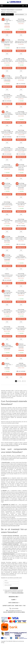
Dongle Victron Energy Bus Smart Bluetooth (21, 185)
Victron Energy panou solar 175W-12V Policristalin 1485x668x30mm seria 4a (7, 328)
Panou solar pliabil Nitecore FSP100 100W (21, 365)
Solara (7, 344)
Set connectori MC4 (21, 345)
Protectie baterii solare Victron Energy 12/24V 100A (7, 238)
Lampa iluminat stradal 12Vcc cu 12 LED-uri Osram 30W (7, 275)
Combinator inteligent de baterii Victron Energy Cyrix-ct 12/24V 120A (21, 113)
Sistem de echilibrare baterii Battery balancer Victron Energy (7, 166)
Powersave (7, 19)
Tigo (21, 75)
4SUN (21, 94)
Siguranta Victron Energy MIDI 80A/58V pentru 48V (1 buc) (21, 42)
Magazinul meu (13, 596)
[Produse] (2, 6)
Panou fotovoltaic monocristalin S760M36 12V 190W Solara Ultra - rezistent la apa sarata (7, 346)
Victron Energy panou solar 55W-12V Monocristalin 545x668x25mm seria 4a (21, 275)
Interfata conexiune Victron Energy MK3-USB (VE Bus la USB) (21, 60)
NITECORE (21, 363)
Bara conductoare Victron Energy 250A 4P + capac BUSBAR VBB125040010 (7, 42)
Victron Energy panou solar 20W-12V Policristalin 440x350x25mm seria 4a (21, 204)
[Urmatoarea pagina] (25, 381)
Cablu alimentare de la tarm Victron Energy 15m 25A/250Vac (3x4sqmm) (7, 149)
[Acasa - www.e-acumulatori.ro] (14, 2)
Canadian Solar (7, 58)
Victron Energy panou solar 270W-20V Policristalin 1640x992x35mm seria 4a (21, 328)
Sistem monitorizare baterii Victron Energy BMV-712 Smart (7, 204)
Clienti (13, 599)
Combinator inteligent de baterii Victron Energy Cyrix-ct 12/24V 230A (7, 132)
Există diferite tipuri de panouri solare (14, 466)
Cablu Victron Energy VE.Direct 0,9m (21, 21)
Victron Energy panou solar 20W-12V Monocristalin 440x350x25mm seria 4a (7, 293)
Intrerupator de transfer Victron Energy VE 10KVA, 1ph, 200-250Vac (21, 221)
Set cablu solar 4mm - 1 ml (7, 365)
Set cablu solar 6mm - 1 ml (7, 21)
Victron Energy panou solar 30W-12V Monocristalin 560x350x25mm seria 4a (21, 293)
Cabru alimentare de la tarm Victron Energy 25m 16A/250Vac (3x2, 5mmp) (21, 132)
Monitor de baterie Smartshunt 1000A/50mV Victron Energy (7, 77)
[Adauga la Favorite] (7, 35)
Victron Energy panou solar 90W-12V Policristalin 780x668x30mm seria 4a (21, 311)
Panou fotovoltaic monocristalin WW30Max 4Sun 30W (7, 113)
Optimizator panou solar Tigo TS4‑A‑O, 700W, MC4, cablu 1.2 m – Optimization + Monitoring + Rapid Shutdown (21, 77)
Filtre (8, 14)
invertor (10, 414)
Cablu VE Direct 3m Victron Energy (7, 185)
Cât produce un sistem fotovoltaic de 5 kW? (10, 525)
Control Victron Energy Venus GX (7, 221)
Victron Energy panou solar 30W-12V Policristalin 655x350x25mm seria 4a (7, 96)
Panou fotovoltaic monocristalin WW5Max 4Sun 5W (21, 96)
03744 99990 (14, 608)
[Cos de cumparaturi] (23, 5)
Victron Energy (21, 19)
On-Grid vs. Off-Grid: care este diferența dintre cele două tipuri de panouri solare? (14, 444)
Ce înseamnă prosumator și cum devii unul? (13, 542)
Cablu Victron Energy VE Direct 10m (21, 166)
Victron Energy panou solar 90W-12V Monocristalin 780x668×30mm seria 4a (7, 311)
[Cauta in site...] (26, 5)
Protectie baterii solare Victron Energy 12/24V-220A (21, 238)
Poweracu (21, 255)
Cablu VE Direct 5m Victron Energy (7, 257)
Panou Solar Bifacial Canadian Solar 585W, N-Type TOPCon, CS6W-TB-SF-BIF (7, 60)
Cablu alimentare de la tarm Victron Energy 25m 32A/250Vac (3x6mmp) (21, 149)
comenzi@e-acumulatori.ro (15, 610)
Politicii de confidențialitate (17, 592)
